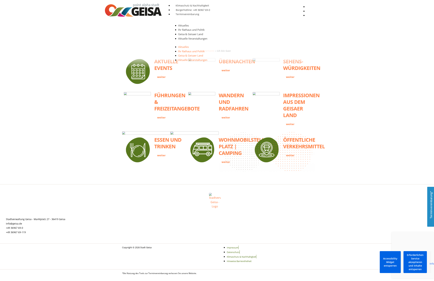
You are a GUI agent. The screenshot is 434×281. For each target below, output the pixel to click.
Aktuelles (183, 25)
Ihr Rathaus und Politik (191, 29)
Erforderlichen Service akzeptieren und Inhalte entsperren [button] (415, 262)
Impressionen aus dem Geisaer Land (301, 105)
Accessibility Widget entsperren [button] (390, 262)
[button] (324, 6)
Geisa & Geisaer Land (190, 34)
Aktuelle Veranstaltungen (192, 38)
